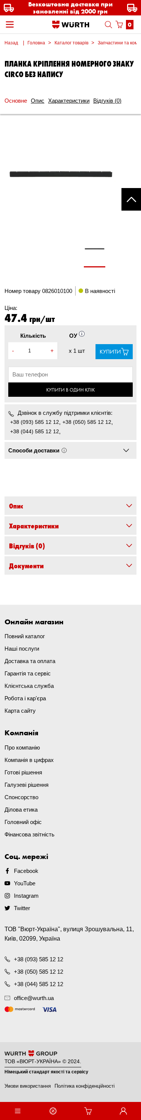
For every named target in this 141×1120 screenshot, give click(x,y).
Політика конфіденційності (85, 1086)
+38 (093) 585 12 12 (34, 422)
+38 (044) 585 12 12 (34, 431)
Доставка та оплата (30, 661)
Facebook (26, 871)
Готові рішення (23, 772)
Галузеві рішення (27, 785)
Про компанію (22, 747)
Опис (37, 100)
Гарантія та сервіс (28, 673)
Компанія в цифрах (29, 760)
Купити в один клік (70, 390)
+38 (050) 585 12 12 (86, 422)
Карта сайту (20, 710)
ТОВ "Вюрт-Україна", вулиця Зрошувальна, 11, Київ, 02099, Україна (69, 934)
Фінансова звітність (30, 834)
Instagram (26, 895)
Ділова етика (21, 809)
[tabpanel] (95, 252)
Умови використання (28, 1086)
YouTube (24, 883)
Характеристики (68, 100)
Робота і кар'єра (25, 698)
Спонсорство (21, 797)
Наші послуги (22, 648)
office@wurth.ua (34, 998)
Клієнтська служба (29, 686)
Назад (11, 43)
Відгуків (107, 100)
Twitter (22, 908)
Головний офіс (23, 822)
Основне (16, 100)
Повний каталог (25, 636)
